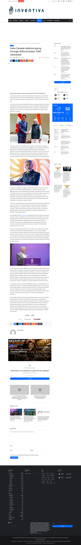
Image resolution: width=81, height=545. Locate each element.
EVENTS (10, 486)
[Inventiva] (26, 11)
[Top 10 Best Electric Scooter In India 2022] (57, 153)
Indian (49, 479)
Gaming (11, 502)
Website (32, 450)
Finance (11, 478)
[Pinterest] (22, 61)
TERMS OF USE (48, 541)
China (47, 473)
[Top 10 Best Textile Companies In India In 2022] (57, 148)
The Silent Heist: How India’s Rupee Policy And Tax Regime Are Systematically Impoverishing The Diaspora (21, 352)
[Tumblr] (19, 61)
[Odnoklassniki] (29, 61)
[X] (14, 61)
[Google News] (27, 319)
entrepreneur (44, 477)
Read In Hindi (56, 20)
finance (48, 477)
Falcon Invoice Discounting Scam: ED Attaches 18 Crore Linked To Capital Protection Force (58, 174)
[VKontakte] (27, 61)
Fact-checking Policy (66, 541)
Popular (55, 125)
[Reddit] (24, 61)
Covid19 (48, 475)
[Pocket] (32, 61)
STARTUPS (11, 495)
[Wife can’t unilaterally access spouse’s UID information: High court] (57, 54)
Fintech (11, 498)
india (33, 315)
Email (11, 450)
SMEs (11, 483)
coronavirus (51, 473)
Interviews (33, 20)
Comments (69, 125)
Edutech (11, 497)
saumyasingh (14, 57)
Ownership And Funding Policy (57, 541)
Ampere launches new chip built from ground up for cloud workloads (65, 142)
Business (21, 20)
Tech (44, 20)
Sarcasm (10, 493)
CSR (12, 541)
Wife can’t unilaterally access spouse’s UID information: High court (65, 54)
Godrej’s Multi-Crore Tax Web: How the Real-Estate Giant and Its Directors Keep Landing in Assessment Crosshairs (43, 418)
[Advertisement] (40, 31)
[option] (29, 350)
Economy (11, 476)
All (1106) (62, 82)
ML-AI (11, 505)
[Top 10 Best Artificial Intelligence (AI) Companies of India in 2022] (57, 132)
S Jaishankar (24, 215)
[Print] (41, 324)
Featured (10, 488)
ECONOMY (52, 475)
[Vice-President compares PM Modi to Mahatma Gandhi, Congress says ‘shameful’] (57, 76)
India (11, 104)
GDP (10, 480)
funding (52, 477)
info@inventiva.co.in (38, 533)
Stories (26, 20)
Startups (15, 20)
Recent (62, 125)
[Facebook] (11, 61)
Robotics (11, 507)
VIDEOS (10, 519)
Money (11, 481)
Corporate (12, 474)
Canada (21, 146)
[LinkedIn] (16, 61)
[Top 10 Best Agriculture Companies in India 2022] (57, 137)
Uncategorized (11, 517)
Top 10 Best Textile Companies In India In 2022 (65, 147)
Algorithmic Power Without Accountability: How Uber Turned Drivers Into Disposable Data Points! (16, 418)
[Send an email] (16, 57)
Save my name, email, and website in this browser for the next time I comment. (25, 455)
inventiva (52, 479)
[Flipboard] (37, 319)
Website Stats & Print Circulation (39, 541)
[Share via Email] (39, 324)
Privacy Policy (19, 541)
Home (10, 20)
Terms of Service (26, 541)
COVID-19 (43, 475)
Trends (39, 20)
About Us (15, 541)
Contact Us (31, 541)
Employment (50, 20)
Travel (11, 510)
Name (11, 445)
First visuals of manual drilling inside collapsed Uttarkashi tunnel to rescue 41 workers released (65, 69)
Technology (12, 509)
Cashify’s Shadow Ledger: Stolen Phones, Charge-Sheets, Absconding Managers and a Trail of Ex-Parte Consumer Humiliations (29, 418)
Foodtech (11, 500)
